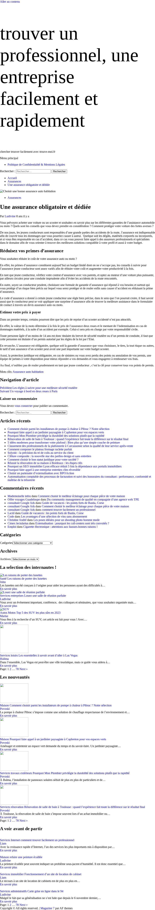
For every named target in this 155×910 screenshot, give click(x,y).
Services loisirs (9, 655)
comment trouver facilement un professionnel (68, 509)
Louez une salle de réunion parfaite (45, 595)
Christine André (17, 520)
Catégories (6, 542)
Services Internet (10, 840)
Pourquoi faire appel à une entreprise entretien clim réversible (44, 469)
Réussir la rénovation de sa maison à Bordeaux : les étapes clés (45, 463)
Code (11, 516)
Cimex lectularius (18, 523)
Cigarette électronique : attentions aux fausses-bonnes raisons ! (60, 526)
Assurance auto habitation (28, 371)
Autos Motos (8, 612)
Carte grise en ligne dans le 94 (45, 891)
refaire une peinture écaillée (26, 857)
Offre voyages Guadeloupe (24, 499)
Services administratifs (13, 891)
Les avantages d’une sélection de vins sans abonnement (54, 516)
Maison (4, 705)
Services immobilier (12, 874)
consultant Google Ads (21, 502)
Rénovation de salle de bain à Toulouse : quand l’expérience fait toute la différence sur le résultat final (68, 439)
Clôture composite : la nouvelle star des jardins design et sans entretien (49, 456)
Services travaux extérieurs (16, 773)
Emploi (12, 526)
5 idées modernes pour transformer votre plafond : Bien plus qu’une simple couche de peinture (64, 442)
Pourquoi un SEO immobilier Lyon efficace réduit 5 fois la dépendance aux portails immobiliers (65, 466)
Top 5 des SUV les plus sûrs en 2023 (38, 612)
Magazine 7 (47, 908)
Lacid (11, 513)
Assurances (14, 197)
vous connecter (24, 405)
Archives (5, 559)
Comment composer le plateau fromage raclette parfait (40, 449)
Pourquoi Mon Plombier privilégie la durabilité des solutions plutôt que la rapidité (56, 435)
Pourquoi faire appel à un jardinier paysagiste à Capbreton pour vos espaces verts (56, 432)
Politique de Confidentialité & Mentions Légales (36, 164)
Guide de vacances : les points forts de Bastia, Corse (73, 502)
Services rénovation (11, 807)
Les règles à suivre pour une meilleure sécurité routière (38, 387)
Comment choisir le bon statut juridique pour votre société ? (43, 459)
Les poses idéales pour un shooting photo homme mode (66, 520)
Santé (3, 578)
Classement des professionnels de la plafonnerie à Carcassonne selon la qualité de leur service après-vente (70, 446)
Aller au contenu (10, 1)
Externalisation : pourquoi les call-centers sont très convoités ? (72, 523)
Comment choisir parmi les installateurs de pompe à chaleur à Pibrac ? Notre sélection (58, 428)
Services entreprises (11, 595)
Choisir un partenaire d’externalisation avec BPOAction (41, 473)
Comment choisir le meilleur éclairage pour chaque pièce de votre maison (81, 496)
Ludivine (10, 216)
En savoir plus (8, 588)
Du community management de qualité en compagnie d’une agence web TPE (93, 499)
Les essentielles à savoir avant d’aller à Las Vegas (48, 655)
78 (17, 669)
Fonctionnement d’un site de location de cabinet (52, 874)
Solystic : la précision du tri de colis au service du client (40, 452)
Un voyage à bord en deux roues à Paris (28, 391)
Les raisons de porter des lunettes (27, 578)
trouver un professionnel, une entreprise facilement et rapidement (69, 77)
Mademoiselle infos (19, 496)
